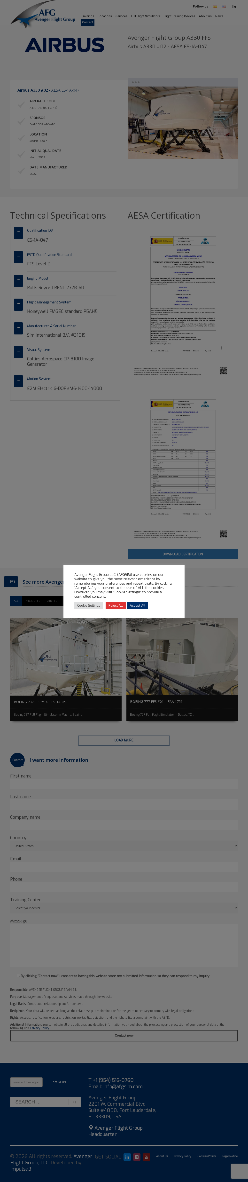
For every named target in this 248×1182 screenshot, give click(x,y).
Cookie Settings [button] (88, 605)
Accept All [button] (137, 605)
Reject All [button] (115, 605)
